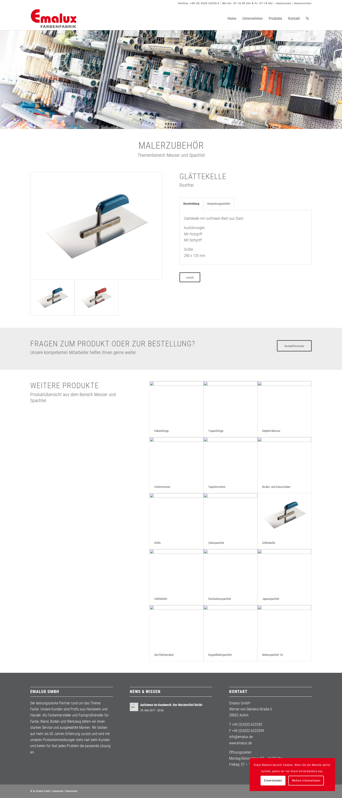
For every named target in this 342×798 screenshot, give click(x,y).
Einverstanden (273, 780)
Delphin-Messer (271, 431)
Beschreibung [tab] (191, 203)
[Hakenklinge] (176, 403)
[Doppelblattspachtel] (230, 627)
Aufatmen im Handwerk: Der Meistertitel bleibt (171, 705)
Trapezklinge (215, 431)
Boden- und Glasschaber (276, 487)
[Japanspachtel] (284, 571)
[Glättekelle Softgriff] (96, 297)
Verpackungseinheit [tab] (218, 203)
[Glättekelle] (96, 226)
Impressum (284, 3)
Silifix (157, 543)
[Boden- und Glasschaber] (284, 459)
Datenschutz (303, 3)
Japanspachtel (270, 599)
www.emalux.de (240, 743)
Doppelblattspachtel (220, 655)
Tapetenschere (216, 487)
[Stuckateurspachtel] (230, 571)
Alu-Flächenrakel (164, 655)
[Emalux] (53, 18)
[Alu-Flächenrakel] (176, 627)
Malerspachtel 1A (272, 655)
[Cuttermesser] (176, 459)
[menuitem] (232, 18)
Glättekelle (268, 543)
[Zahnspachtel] (230, 515)
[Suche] (307, 18)
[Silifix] (176, 515)
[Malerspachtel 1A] (284, 627)
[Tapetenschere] (230, 459)
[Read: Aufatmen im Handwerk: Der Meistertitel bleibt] (134, 707)
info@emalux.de (241, 737)
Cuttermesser (162, 487)
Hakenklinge (161, 431)
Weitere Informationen (306, 780)
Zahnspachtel (216, 543)
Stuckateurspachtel (219, 599)
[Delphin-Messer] (284, 403)
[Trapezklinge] (230, 403)
